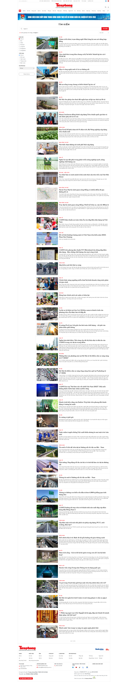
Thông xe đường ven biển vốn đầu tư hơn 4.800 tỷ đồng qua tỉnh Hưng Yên (82, 493)
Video (104, 10)
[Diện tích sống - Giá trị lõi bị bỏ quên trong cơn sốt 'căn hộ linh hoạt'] (47, 556)
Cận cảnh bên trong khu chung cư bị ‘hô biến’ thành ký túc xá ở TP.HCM (82, 55)
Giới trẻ (54, 10)
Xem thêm (108, 11)
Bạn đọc (61, 293)
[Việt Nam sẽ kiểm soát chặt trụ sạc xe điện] (47, 646)
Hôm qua (22, 57)
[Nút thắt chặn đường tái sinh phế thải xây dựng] (47, 148)
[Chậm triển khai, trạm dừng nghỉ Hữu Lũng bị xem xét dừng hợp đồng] (47, 42)
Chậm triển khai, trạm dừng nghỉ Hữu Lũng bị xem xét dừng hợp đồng (82, 40)
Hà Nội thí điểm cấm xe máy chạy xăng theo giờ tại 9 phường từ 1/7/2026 (82, 372)
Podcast (22, 44)
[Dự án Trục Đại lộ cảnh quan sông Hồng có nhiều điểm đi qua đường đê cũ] (47, 193)
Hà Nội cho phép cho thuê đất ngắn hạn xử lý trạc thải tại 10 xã (82, 99)
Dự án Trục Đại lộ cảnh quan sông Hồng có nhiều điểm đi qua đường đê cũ (81, 191)
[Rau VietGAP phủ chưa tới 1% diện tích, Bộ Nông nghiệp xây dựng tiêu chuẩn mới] (47, 133)
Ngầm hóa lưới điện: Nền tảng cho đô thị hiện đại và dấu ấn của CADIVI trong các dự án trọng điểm (82, 341)
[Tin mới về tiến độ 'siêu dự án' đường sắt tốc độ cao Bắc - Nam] (47, 451)
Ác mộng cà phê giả (66, 417)
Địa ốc (39, 10)
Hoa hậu (99, 10)
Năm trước (22, 63)
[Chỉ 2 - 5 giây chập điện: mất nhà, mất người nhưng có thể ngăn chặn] (47, 661)
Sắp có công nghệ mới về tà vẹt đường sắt (74, 69)
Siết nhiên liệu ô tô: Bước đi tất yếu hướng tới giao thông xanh (82, 538)
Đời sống (61, 353)
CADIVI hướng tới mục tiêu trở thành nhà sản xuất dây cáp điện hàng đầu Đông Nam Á (82, 508)
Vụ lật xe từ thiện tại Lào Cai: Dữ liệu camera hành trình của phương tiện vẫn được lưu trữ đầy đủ (81, 311)
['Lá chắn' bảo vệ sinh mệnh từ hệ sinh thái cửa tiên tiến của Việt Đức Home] (47, 178)
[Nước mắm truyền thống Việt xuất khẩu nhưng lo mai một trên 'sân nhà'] (47, 435)
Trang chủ (20, 11)
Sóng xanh (34, 10)
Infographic (23, 50)
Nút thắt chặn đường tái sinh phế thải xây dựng (76, 145)
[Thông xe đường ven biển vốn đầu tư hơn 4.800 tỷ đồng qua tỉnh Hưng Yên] (47, 496)
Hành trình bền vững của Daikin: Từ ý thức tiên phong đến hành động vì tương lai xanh (82, 403)
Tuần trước (23, 59)
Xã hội (24, 10)
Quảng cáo (90, 1)
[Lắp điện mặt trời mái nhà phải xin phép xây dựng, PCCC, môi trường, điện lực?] (47, 526)
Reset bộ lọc (27, 74)
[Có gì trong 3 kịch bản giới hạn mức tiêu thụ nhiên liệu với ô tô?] (47, 586)
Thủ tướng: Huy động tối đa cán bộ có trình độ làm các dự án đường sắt (84, 463)
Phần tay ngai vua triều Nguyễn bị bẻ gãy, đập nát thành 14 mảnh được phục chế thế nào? (84, 614)
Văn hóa (79, 10)
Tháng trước (23, 61)
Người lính (71, 10)
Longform (22, 46)
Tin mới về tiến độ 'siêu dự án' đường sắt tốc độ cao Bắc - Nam (81, 447)
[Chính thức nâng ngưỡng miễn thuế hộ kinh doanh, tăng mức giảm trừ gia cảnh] (47, 283)
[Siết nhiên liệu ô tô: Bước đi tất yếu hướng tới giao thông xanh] (47, 541)
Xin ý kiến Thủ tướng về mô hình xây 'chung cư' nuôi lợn (79, 673)
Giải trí (83, 10)
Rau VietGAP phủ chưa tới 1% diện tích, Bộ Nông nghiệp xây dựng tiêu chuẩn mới (83, 131)
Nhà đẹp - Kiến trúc (64, 172)
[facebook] (106, 1)
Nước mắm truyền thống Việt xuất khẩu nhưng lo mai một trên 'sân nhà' (84, 433)
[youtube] (108, 1)
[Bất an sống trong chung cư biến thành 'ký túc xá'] (47, 88)
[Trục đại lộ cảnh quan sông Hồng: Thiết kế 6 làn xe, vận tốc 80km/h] (47, 208)
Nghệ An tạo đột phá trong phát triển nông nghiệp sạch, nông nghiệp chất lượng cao (82, 161)
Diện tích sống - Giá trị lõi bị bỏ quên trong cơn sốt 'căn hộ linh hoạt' (82, 554)
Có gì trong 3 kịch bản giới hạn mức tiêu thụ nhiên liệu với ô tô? (82, 583)
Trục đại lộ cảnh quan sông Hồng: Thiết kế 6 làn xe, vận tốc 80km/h (84, 205)
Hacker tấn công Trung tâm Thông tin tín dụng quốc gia (79, 568)
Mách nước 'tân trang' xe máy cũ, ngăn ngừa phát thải (78, 628)
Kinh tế (28, 10)
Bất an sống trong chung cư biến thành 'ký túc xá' (77, 84)
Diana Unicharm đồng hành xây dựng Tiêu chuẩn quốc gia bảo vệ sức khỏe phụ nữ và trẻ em (83, 115)
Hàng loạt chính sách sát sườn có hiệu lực (74, 295)
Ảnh (21, 40)
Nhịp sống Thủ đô (63, 142)
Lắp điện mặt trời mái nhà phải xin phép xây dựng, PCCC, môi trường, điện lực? (82, 524)
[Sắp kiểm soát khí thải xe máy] (47, 268)
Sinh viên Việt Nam (67, 1)
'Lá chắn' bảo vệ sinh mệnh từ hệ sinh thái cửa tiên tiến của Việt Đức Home (84, 176)
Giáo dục (88, 10)
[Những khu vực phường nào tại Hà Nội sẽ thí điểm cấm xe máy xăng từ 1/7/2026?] (47, 359)
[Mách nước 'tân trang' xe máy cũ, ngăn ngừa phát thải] (47, 631)
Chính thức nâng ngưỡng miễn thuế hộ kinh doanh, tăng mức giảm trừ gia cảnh (83, 281)
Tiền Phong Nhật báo (56, 1)
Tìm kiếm (64, 24)
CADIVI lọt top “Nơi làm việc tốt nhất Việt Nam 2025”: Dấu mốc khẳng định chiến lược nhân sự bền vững (82, 388)
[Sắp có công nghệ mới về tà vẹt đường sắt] (47, 73)
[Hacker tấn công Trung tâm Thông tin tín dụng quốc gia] (47, 571)
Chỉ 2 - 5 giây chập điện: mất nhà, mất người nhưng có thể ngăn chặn (82, 659)
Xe (74, 10)
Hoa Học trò (77, 1)
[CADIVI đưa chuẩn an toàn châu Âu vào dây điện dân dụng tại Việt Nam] (47, 223)
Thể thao (65, 10)
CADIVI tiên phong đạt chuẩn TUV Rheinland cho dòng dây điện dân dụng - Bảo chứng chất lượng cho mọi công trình (83, 251)
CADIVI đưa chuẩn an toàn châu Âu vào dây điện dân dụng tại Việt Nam (83, 221)
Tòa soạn (83, 1)
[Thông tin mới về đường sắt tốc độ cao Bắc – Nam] (47, 481)
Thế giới (49, 10)
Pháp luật (59, 10)
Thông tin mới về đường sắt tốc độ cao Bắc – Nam (77, 477)
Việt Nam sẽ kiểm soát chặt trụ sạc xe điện (74, 643)
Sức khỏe (44, 10)
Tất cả (21, 39)
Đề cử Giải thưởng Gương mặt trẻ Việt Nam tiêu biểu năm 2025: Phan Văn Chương (82, 236)
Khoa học (94, 10)
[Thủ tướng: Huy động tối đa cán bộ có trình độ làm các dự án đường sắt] (47, 466)
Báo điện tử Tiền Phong (64, 5)
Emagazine (23, 48)
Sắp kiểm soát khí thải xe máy (70, 265)
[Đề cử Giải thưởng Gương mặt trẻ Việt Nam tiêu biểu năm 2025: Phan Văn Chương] (47, 238)
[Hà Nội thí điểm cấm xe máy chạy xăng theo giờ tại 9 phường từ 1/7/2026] (47, 374)
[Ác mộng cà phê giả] (47, 420)
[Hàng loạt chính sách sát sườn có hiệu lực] (47, 298)
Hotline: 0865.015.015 (44, 1)
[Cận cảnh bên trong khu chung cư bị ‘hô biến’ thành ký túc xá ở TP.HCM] (47, 58)
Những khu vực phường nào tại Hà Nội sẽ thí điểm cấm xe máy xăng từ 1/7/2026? (84, 357)
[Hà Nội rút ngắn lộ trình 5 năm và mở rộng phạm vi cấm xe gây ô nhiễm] (47, 601)
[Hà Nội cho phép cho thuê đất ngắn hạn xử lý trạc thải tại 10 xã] (47, 103)
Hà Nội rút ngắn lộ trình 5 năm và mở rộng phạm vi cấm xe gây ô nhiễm (83, 599)
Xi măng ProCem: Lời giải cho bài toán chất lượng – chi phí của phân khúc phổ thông (82, 326)
